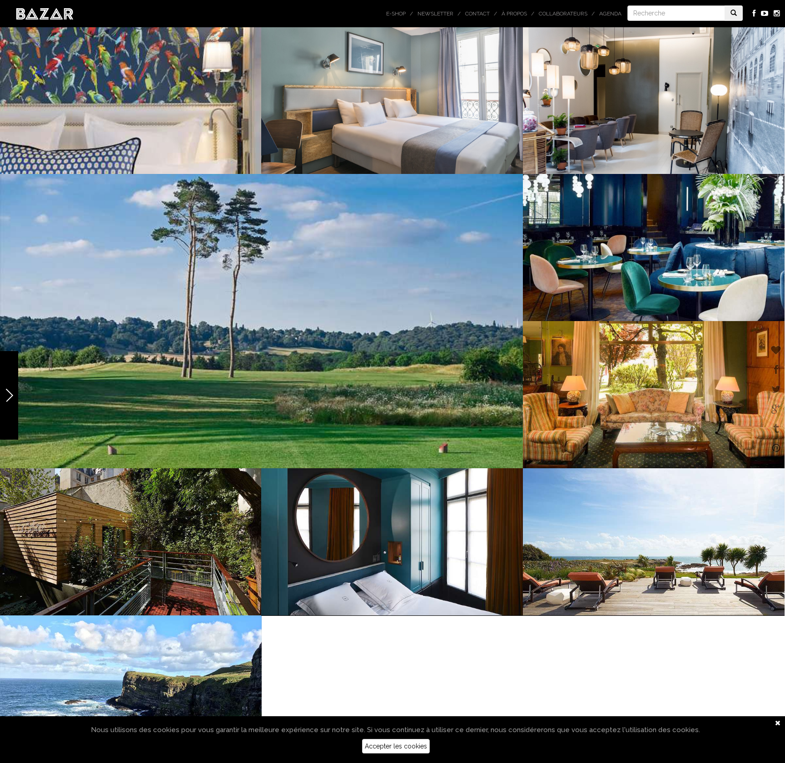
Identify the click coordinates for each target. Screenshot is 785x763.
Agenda (610, 13)
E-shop (396, 13)
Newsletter (435, 13)
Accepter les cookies (396, 746)
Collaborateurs (563, 13)
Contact (477, 13)
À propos (514, 13)
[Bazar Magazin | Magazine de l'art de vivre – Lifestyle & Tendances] (44, 13)
